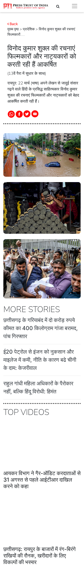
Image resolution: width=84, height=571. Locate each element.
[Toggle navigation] (75, 6)
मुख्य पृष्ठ (13, 29)
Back (14, 24)
